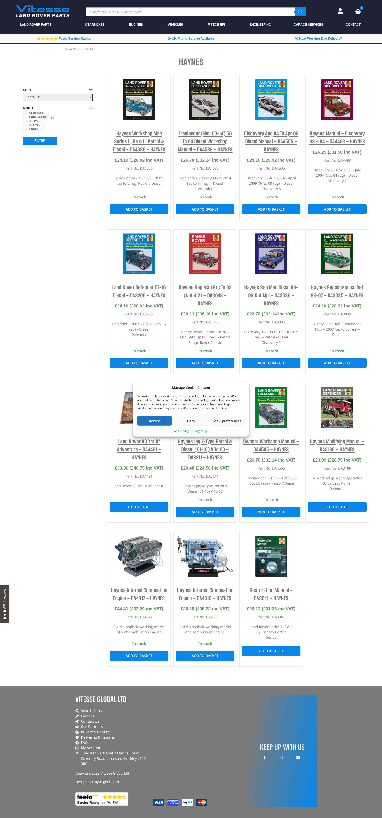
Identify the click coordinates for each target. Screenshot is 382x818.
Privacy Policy (199, 431)
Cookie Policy (180, 431)
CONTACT (353, 24)
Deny (191, 420)
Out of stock (139, 507)
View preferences (227, 420)
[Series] (25, 129)
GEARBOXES (94, 24)
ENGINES (136, 24)
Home (68, 49)
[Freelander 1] (25, 117)
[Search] (300, 11)
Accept (154, 420)
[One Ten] (25, 125)
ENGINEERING (260, 24)
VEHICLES (175, 24)
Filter (39, 140)
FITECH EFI (216, 24)
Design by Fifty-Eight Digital (97, 782)
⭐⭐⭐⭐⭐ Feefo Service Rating (64, 38)
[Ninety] (25, 121)
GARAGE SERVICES (308, 24)
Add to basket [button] (139, 209)
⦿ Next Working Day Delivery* (318, 38)
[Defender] (25, 113)
